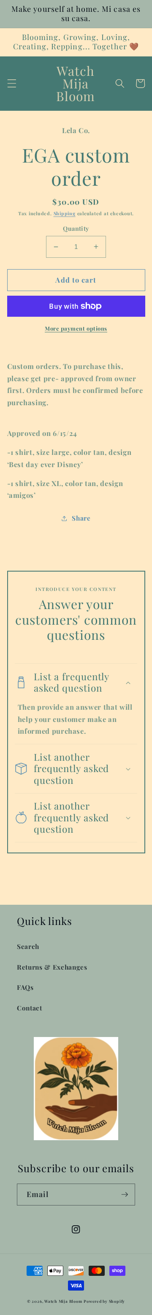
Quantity (76, 229)
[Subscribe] (124, 1194)
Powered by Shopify (104, 1301)
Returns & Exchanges (52, 966)
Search (28, 946)
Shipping (65, 213)
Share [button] (81, 517)
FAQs (25, 987)
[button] (11, 83)
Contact (29, 1007)
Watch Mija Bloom (63, 1301)
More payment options (76, 328)
